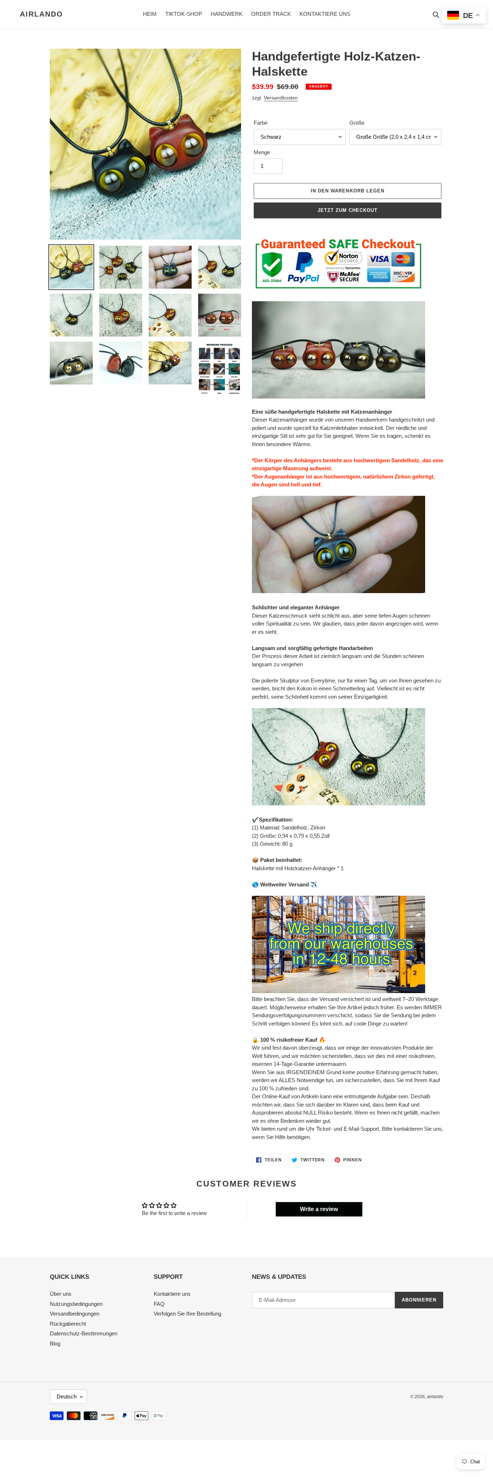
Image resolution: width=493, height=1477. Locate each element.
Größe (357, 123)
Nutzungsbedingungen (76, 1304)
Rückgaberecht (68, 1324)
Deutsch (67, 1396)
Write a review (319, 1209)
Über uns (60, 1294)
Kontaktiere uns (172, 1294)
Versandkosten (281, 98)
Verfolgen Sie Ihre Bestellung (187, 1314)
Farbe (260, 123)
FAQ (159, 1304)
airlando (41, 14)
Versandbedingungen (74, 1314)
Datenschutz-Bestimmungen (83, 1333)
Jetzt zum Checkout (348, 210)
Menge (262, 152)
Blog (55, 1343)
